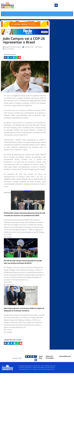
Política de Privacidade (50, 357)
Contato (68, 356)
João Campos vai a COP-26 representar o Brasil (24, 40)
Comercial (62, 356)
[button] (56, 5)
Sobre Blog (41, 357)
